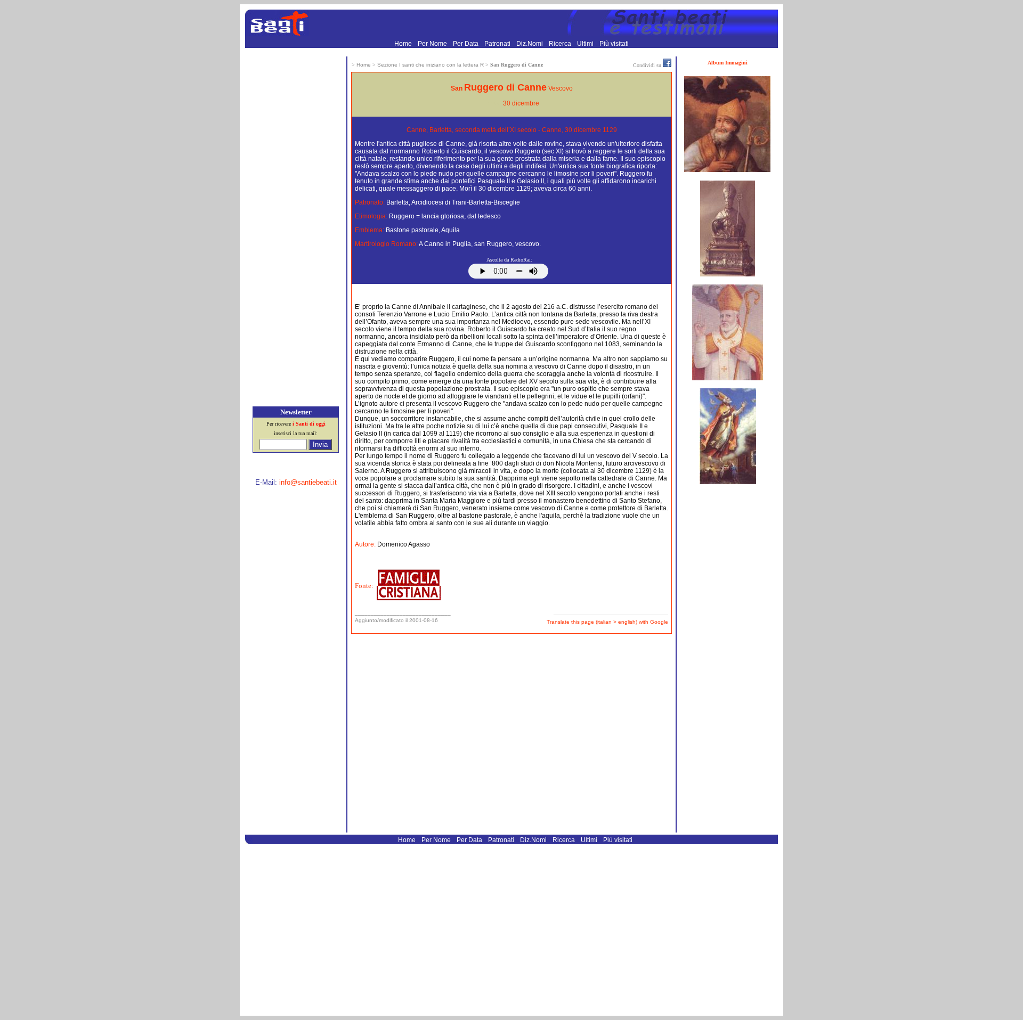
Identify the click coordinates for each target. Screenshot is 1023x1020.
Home (403, 43)
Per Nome (433, 43)
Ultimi (586, 43)
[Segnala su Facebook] (667, 65)
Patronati (498, 43)
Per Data (466, 43)
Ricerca (561, 43)
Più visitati (614, 43)
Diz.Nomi (530, 43)
